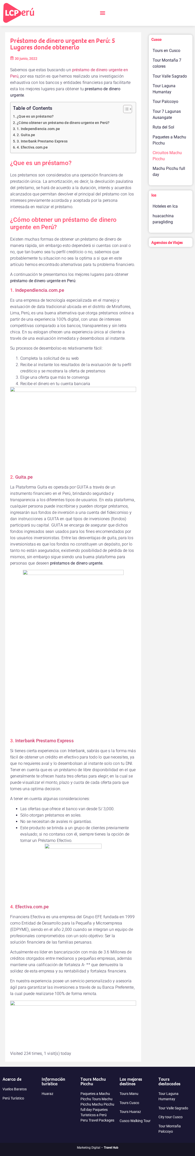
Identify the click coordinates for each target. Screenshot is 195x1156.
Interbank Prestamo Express (44, 740)
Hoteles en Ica (165, 206)
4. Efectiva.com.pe (32, 147)
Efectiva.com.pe (32, 906)
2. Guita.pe (26, 135)
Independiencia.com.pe (39, 290)
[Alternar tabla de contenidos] (125, 109)
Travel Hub (111, 1147)
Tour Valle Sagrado (170, 76)
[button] (102, 13)
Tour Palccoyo (165, 101)
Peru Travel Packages (97, 1120)
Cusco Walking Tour (135, 1121)
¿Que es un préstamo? (35, 116)
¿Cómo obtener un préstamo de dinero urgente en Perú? (63, 123)
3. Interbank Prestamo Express (42, 141)
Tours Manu (129, 1094)
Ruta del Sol (163, 127)
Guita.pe (24, 477)
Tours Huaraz (130, 1112)
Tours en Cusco (166, 50)
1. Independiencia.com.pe (38, 129)
